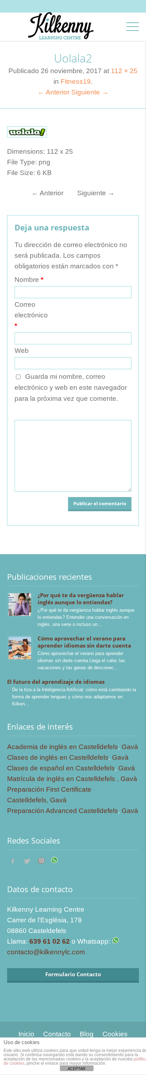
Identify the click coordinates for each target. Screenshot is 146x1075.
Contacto (57, 1034)
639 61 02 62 (50, 941)
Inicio (26, 1034)
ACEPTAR (76, 1068)
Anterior (47, 193)
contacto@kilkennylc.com (46, 952)
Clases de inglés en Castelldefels (57, 757)
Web (22, 350)
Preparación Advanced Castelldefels (62, 810)
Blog (87, 1034)
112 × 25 (124, 71)
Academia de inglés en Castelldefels (62, 747)
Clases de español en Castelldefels (61, 768)
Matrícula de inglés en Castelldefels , (63, 778)
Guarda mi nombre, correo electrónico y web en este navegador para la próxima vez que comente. (71, 387)
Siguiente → (89, 92)
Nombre (29, 279)
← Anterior (53, 92)
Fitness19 (76, 81)
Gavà (130, 747)
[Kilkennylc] (60, 32)
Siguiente (95, 193)
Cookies (115, 1034)
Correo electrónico (31, 315)
